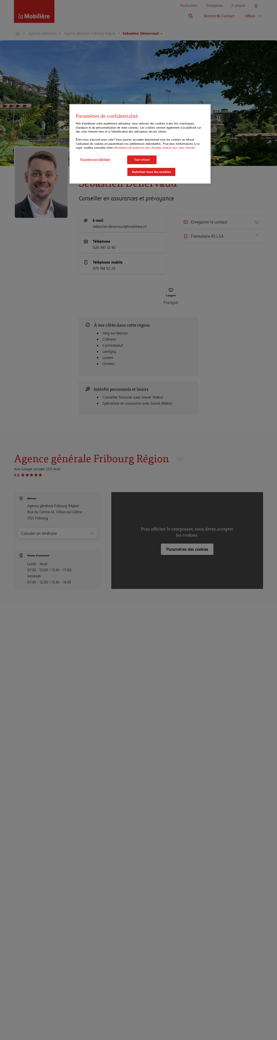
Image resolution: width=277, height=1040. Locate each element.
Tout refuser (142, 159)
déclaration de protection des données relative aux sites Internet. (155, 147)
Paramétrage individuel (95, 159)
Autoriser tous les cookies (151, 172)
